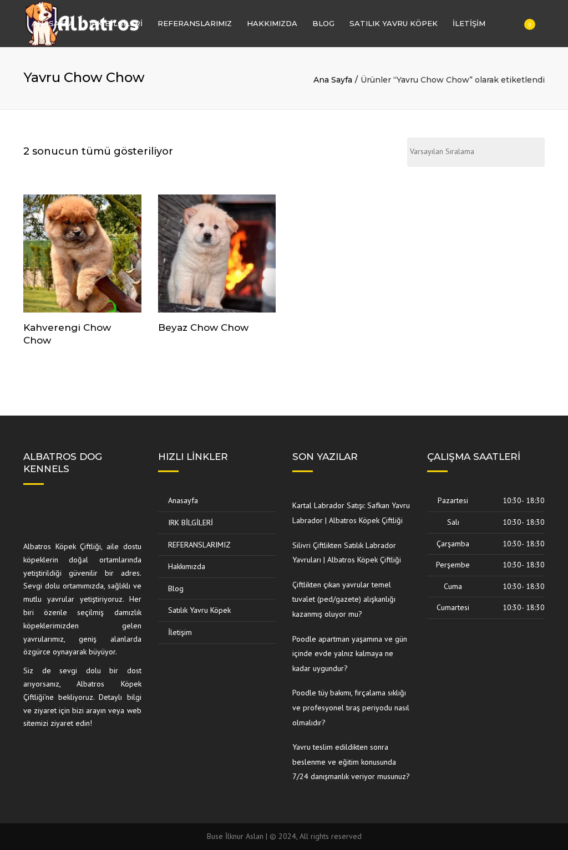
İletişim (469, 23)
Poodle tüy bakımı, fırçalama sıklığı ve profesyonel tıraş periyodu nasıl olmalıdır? (350, 707)
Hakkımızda (272, 23)
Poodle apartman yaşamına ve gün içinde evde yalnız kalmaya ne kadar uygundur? (349, 653)
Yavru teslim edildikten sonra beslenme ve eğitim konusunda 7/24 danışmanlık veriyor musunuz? (351, 761)
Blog (323, 23)
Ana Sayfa (332, 80)
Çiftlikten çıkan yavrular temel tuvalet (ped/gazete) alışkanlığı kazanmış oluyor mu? (343, 599)
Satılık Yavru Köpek (393, 23)
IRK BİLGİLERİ (116, 23)
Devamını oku (82, 254)
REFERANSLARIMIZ (195, 23)
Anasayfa (53, 23)
